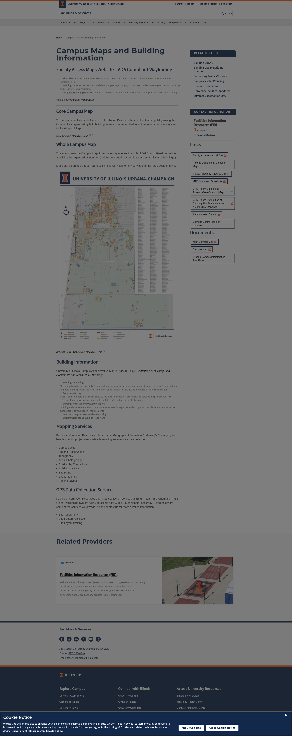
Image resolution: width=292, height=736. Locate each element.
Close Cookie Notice (222, 728)
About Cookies (191, 728)
